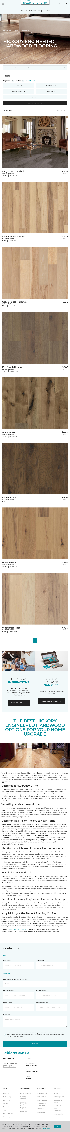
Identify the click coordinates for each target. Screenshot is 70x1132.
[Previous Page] (31, 640)
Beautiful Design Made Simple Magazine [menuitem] (24, 1105)
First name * (7, 960)
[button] (60, 4)
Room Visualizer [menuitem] (25, 1093)
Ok (58, 1126)
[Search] (65, 67)
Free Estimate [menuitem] (8, 1113)
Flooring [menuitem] (6, 1093)
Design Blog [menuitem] (24, 1111)
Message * (6, 1014)
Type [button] (17, 85)
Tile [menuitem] (4, 1110)
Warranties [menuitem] (40, 1109)
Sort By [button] (59, 110)
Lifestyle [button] (50, 85)
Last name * (40, 960)
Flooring (16, 31)
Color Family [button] (17, 91)
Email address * (41, 990)
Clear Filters (30, 81)
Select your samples (50, 701)
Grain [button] (34, 97)
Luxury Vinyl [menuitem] (7, 1097)
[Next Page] (39, 640)
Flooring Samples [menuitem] (23, 1097)
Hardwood (25, 31)
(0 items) (66, 3)
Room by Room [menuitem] (59, 1097)
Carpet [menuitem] (5, 1103)
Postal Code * (7, 1002)
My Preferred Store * (42, 1002)
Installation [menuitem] (41, 1112)
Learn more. (46, 1129)
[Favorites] (63, 4)
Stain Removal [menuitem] (42, 1093)
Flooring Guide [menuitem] (42, 1100)
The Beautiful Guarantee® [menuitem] (41, 1104)
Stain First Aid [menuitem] (41, 1097)
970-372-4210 (46, 10)
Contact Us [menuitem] (57, 1105)
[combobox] (33, 67)
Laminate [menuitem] (6, 1107)
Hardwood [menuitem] (6, 1100)
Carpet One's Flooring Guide (18, 929)
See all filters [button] (33, 103)
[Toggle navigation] (2, 3)
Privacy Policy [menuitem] (58, 1114)
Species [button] (50, 91)
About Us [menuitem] (57, 1093)
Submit (35, 1044)
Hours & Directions (9, 1067)
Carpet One (7, 31)
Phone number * (8, 990)
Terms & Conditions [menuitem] (57, 1110)
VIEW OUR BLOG (16, 702)
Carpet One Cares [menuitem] (58, 1101)
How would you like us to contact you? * (16, 979)
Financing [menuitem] (6, 1117)
